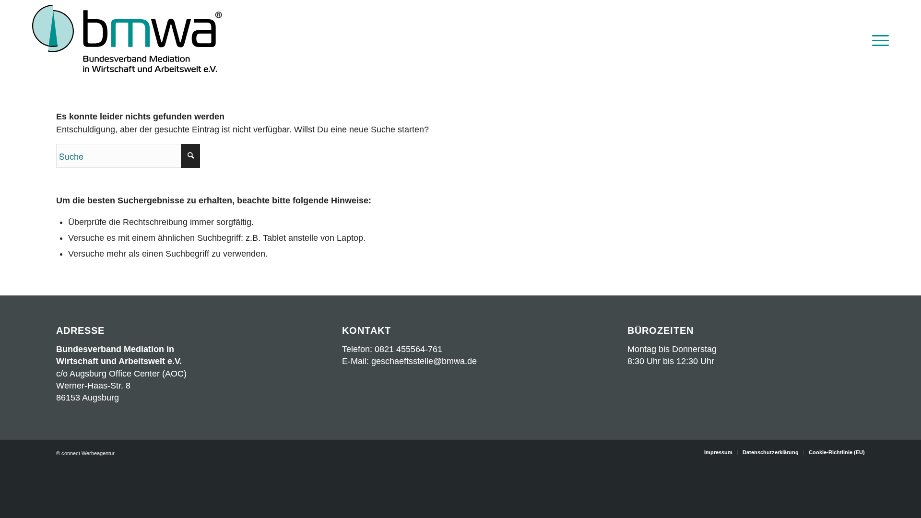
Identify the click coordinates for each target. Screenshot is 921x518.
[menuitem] (877, 39)
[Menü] (877, 39)
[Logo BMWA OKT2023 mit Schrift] (127, 39)
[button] (21, 497)
